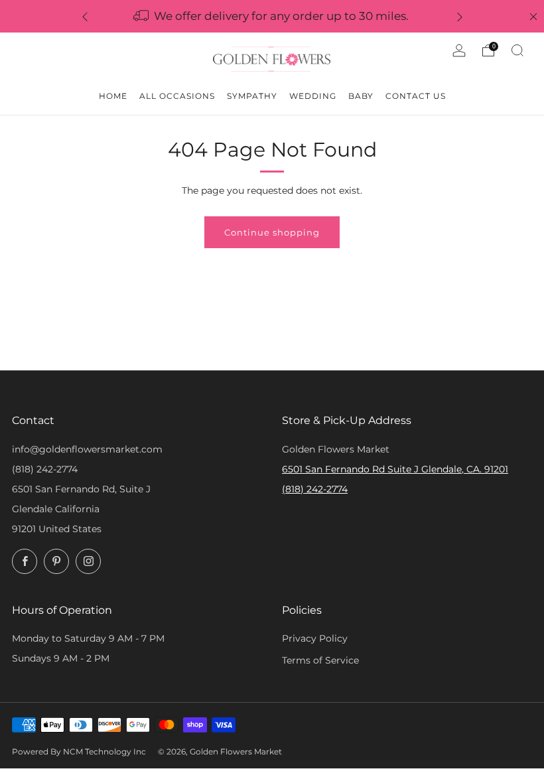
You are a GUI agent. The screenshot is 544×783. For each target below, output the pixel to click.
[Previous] (85, 16)
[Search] (517, 50)
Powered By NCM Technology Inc (79, 751)
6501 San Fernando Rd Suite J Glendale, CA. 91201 (395, 469)
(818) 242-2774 (45, 469)
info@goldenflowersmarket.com (87, 449)
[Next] (459, 16)
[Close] (533, 17)
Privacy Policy (315, 638)
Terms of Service (320, 660)
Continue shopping (272, 232)
